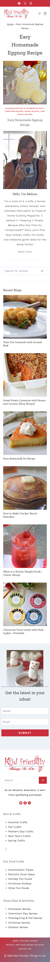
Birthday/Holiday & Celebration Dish (24, 108)
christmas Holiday (20, 883)
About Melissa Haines (25, 941)
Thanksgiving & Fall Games (25, 918)
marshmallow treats (20, 869)
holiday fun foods (20, 878)
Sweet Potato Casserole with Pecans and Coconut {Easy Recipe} (24, 402)
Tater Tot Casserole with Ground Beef (22, 344)
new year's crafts (19, 836)
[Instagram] (30, 3)
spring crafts (16, 840)
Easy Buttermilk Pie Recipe (19, 458)
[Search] (42, 271)
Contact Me (25, 949)
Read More (25, 251)
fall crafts (14, 826)
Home (10, 24)
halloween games (19, 908)
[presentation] (25, 82)
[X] (25, 3)
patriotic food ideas (21, 874)
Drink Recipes (32, 111)
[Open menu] (39, 13)
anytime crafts (17, 822)
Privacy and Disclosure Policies (25, 945)
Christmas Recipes (14, 111)
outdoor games (18, 927)
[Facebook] (19, 3)
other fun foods (18, 888)
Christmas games (19, 922)
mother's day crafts (20, 831)
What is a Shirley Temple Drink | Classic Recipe (22, 573)
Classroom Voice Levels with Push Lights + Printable (23, 631)
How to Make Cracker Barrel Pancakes (20, 515)
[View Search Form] (45, 13)
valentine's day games (22, 913)
